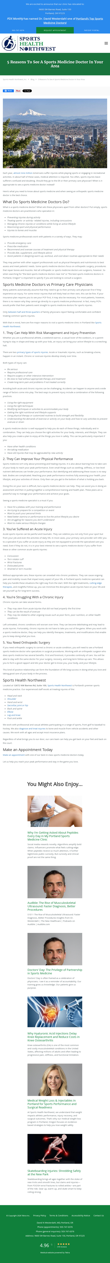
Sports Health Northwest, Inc (14, 79)
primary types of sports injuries (32, 352)
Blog (32, 79)
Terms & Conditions (58, 1215)
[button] (55, 30)
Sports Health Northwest (60, 685)
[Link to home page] (51, 43)
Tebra (67, 1252)
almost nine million (23, 172)
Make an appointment (14, 754)
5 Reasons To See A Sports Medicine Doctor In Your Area (61, 79)
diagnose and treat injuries (32, 728)
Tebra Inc (25, 1215)
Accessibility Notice (81, 1215)
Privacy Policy (39, 1215)
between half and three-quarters (24, 311)
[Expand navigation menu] (106, 43)
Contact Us (99, 1215)
